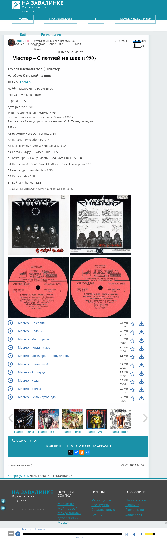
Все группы (100, 505)
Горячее (18, 43)
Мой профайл (68, 508)
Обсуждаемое (35, 43)
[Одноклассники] (81, 452)
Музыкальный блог (135, 19)
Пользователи (60, 19)
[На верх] (3, 501)
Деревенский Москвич (68, 520)
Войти (25, 34)
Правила (132, 505)
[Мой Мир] (87, 452)
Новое (51, 43)
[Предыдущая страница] (3, 508)
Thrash (25, 82)
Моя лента (79, 43)
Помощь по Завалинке (134, 512)
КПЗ (96, 19)
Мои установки (69, 513)
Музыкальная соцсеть (43, 5)
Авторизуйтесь (18, 476)
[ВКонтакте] (76, 452)
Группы (23, 19)
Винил (38, 49)
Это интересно (65, 43)
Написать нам (136, 500)
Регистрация (51, 34)
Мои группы (101, 500)
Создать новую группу (103, 512)
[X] (70, 452)
